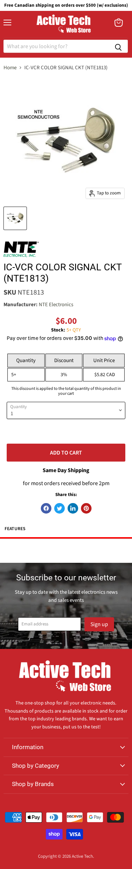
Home (10, 68)
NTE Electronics (56, 304)
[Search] (118, 46)
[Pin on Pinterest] (86, 508)
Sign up (99, 624)
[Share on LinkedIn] (73, 508)
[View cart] (118, 22)
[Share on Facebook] (46, 508)
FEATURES (15, 529)
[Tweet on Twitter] (59, 508)
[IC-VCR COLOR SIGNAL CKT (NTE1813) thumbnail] (15, 218)
